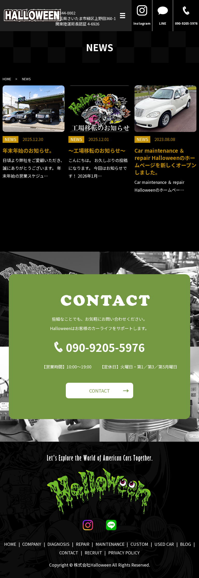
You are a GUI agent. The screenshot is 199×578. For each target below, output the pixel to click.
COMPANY (31, 544)
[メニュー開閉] (122, 15)
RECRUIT (93, 552)
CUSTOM (139, 544)
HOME (7, 79)
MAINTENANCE (110, 544)
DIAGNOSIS (58, 544)
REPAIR (82, 544)
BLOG (185, 544)
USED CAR (164, 544)
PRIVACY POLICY (124, 552)
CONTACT (99, 390)
